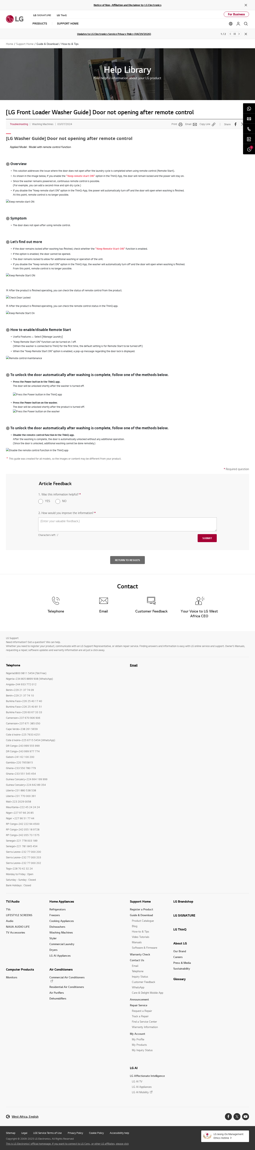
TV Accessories (15, 932)
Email (188, 124)
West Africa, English (25, 1117)
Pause (234, 34)
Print (174, 124)
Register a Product (141, 909)
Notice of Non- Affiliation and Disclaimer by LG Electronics (127, 5)
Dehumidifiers (57, 998)
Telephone (137, 971)
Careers (178, 957)
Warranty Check (140, 954)
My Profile (138, 1039)
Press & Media (182, 963)
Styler (53, 938)
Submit (207, 538)
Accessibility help (119, 1133)
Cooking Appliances (61, 921)
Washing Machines (61, 932)
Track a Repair (140, 1016)
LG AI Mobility (140, 1092)
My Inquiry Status (142, 1050)
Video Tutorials (140, 937)
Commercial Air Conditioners (67, 977)
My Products (139, 1045)
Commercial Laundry (61, 944)
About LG (180, 943)
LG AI (134, 1068)
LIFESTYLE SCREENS (19, 915)
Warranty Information (145, 1027)
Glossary (179, 979)
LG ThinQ (179, 929)
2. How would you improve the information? (67, 513)
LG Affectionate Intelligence (147, 1076)
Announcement (139, 999)
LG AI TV (137, 1081)
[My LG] (238, 23)
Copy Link (205, 124)
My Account (137, 1034)
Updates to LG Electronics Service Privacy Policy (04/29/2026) (114, 34)
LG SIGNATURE (184, 915)
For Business (236, 14)
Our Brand (179, 951)
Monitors (11, 977)
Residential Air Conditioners (66, 987)
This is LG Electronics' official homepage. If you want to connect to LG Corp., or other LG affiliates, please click (67, 1143)
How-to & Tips (140, 931)
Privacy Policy (75, 1133)
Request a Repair (142, 1011)
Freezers (54, 915)
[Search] (245, 23)
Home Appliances (61, 901)
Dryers (53, 950)
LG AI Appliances (60, 955)
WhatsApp (138, 987)
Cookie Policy (96, 1133)
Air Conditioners (61, 969)
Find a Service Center (144, 1021)
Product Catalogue (143, 921)
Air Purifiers (56, 992)
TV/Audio (13, 901)
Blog (134, 926)
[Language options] (230, 23)
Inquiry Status (140, 976)
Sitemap (10, 1133)
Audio (9, 921)
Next (239, 34)
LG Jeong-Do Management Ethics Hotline (228, 1136)
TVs (8, 909)
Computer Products (20, 969)
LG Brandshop (183, 901)
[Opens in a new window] (228, 1116)
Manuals (137, 942)
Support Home (140, 901)
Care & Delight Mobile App (147, 992)
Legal (24, 1133)
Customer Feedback (143, 982)
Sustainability (181, 968)
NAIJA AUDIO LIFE (18, 926)
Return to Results (127, 560)
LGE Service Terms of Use (47, 1133)
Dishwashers (57, 926)
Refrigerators (57, 909)
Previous (230, 34)
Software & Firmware (144, 947)
